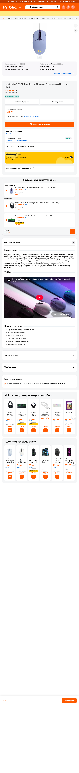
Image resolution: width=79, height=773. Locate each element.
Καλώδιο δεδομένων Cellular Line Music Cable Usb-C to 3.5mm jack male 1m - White (45, 414)
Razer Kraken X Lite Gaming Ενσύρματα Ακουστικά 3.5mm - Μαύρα (37, 202)
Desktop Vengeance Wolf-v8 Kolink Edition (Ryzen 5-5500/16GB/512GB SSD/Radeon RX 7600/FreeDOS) (69, 460)
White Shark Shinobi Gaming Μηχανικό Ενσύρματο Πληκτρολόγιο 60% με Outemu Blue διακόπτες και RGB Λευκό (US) (57, 414)
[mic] (58, 7)
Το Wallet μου (25, 1)
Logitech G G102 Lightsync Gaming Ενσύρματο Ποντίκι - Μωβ (35, 187)
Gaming (10, 18)
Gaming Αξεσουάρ (20, 18)
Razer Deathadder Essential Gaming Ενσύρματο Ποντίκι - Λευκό (10, 460)
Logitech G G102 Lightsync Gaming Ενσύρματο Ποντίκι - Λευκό (21, 460)
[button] (69, 2)
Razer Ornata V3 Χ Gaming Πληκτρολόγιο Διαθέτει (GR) (33, 216)
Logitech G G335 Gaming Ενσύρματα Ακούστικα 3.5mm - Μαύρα (33, 414)
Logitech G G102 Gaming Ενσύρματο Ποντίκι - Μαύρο (57, 460)
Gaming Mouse (33, 18)
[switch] (71, 157)
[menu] (20, 7)
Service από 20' (53, 1)
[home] (10, 7)
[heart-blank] (63, 7)
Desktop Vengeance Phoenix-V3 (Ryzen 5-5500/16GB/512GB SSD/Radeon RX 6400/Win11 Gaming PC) (45, 460)
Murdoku (69, 412)
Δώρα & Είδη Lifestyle (14, 383)
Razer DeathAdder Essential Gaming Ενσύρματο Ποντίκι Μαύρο (33, 460)
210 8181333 (14, 1)
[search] (28, 7)
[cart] (73, 7)
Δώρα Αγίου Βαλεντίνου (31, 383)
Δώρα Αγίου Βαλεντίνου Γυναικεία (53, 383)
